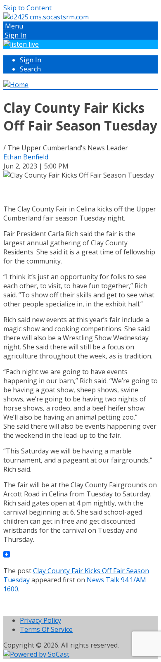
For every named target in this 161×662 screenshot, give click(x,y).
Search (30, 69)
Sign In (30, 59)
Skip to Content (27, 7)
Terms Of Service (46, 629)
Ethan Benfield (25, 156)
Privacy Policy (40, 620)
